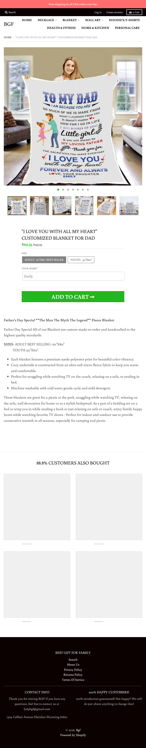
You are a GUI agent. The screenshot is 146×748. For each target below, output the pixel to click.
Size (24, 253)
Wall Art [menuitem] (93, 20)
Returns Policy (73, 674)
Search (73, 659)
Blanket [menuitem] (70, 20)
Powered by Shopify (73, 735)
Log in (98, 12)
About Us (73, 664)
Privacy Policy (73, 669)
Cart (136, 12)
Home (8, 37)
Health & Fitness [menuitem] (61, 28)
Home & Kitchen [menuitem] (95, 28)
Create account (114, 12)
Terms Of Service (73, 680)
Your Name (29, 268)
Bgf (9, 24)
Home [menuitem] (27, 20)
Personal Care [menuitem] (127, 28)
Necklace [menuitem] (46, 20)
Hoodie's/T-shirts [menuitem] (124, 20)
